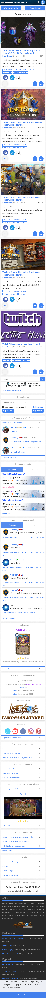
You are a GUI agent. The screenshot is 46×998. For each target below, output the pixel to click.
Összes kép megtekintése (11, 789)
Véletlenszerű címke (11, 8)
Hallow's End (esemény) (18, 452)
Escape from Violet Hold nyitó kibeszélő (15, 841)
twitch (33, 70)
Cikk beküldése (7, 964)
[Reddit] (18, 77)
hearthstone (21, 70)
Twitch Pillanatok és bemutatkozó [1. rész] (21, 344)
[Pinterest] (38, 731)
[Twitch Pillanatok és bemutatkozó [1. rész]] (23, 326)
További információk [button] (11, 988)
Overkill (23, 794)
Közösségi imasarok (9, 749)
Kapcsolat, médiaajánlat (10, 979)
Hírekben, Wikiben (16, 383)
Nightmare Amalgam (33, 684)
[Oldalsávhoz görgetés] (41, 83)
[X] (12, 77)
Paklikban (24, 386)
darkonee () (18, 427)
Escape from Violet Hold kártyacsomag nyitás (17, 837)
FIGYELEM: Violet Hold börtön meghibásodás (25, 442)
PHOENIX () (16, 438)
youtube (7, 72)
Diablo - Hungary (8, 871)
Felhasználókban (33, 383)
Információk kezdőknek (10, 769)
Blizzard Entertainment (10, 954)
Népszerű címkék (35, 8)
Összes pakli (6, 513)
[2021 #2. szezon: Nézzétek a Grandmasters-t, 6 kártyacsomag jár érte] (23, 179)
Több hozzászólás (8, 618)
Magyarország (16, 2)
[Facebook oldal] (23, 731)
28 (5, 305)
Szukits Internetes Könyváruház (12, 862)
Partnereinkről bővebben (10, 875)
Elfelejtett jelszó (38, 407)
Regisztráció (37, 411)
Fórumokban (36, 386)
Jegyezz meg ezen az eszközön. (16, 407)
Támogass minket (9, 971)
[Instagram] (31, 731)
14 (5, 159)
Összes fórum (7, 851)
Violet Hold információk (10, 773)
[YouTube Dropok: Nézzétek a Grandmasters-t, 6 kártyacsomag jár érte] (23, 254)
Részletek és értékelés (10, 669)
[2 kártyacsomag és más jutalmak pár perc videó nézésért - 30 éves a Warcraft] (23, 32)
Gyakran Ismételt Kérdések (11, 778)
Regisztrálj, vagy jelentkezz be (12, 753)
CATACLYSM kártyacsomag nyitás (13, 846)
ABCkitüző (5, 866)
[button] (2, 2)
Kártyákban (12, 386)
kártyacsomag (20, 72)
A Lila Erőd (13, 431)
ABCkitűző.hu (7, 945)
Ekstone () (17, 560)
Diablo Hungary (7, 950)
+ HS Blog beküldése (9, 458)
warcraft (8, 70)
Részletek (22, 688)
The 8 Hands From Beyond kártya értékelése (17, 758)
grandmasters (10, 147)
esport (23, 147)
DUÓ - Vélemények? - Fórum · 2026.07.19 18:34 (18, 613)
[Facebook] (5, 77)
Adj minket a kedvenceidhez (11, 738)
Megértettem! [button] (23, 995)
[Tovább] (35, 83)
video (26, 360)
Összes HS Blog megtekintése (12, 423)
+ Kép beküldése (8, 826)
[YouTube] (15, 731)
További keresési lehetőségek (12, 391)
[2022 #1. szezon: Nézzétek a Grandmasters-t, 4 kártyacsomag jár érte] (23, 104)
